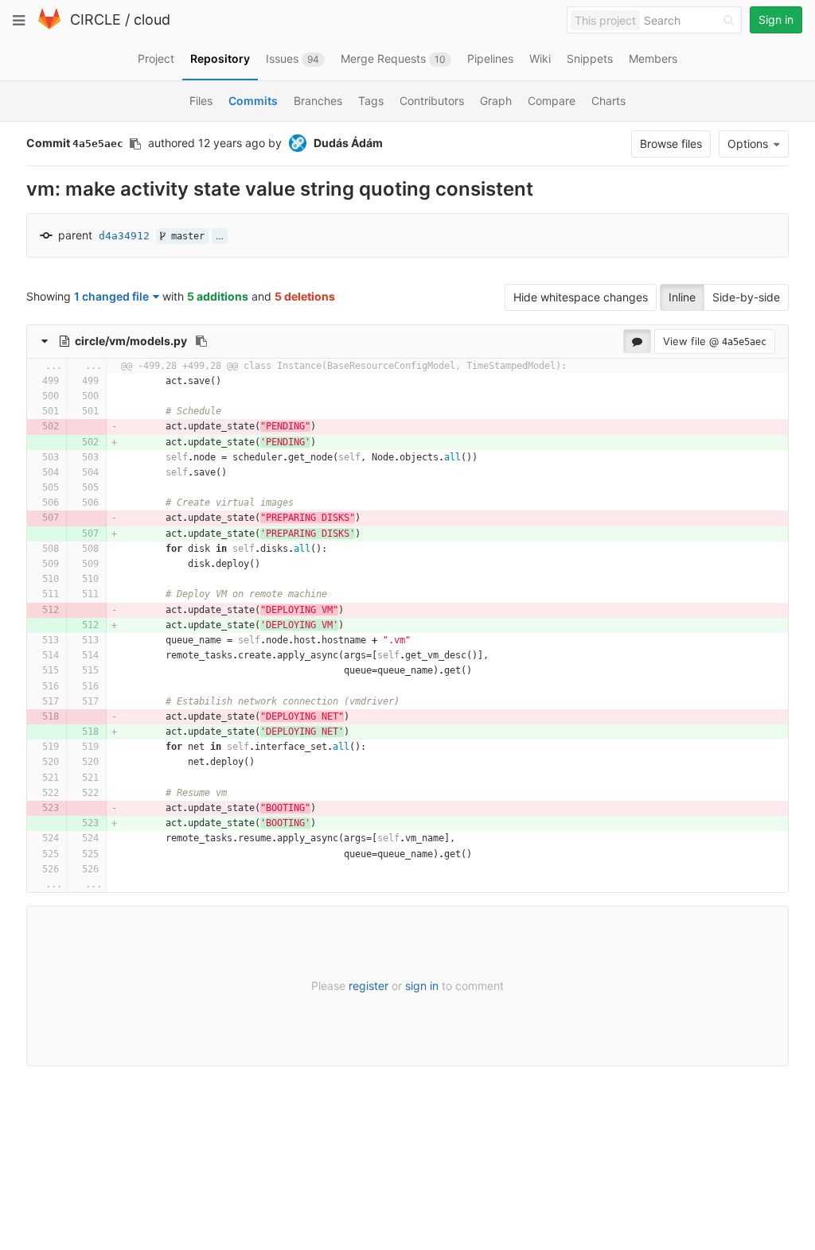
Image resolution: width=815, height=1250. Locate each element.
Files (201, 100)
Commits (253, 100)
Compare (551, 100)
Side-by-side (746, 297)
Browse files (671, 143)
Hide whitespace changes (580, 297)
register (368, 985)
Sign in (776, 19)
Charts (608, 100)
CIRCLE (95, 19)
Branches (318, 100)
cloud (152, 19)
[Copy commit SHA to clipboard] (135, 144)
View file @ (714, 341)
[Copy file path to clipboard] (201, 341)
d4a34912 (124, 236)
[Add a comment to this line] (27, 381)
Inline (682, 297)
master (185, 236)
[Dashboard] (49, 26)
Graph (496, 100)
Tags (371, 100)
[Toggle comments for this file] (637, 341)
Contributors (432, 100)
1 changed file (111, 296)
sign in (422, 985)
